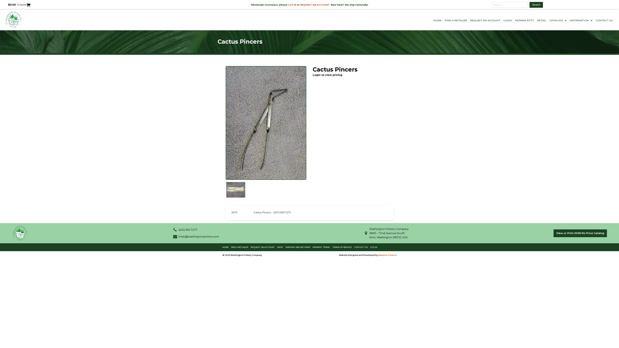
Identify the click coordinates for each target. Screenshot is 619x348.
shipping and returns (297, 247)
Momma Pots (524, 20)
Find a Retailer (456, 20)
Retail (541, 20)
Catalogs (556, 20)
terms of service (342, 247)
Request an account (263, 247)
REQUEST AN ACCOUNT (314, 4)
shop (280, 247)
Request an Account (485, 20)
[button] (185, 230)
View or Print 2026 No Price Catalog (580, 233)
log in (373, 247)
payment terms (321, 247)
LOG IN (292, 4)
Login (508, 20)
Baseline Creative (387, 255)
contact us (361, 247)
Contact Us (604, 20)
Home (437, 20)
